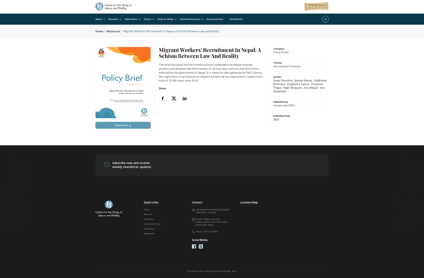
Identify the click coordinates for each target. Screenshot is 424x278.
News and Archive (152, 224)
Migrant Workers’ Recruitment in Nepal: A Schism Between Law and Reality (171, 31)
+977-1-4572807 (210, 231)
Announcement (215, 19)
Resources (113, 31)
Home (99, 31)
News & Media (165, 19)
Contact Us (149, 228)
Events (147, 19)
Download (121, 125)
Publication (149, 219)
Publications (131, 19)
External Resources (190, 19)
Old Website (236, 19)
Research (113, 19)
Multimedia (149, 233)
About (98, 19)
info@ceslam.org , (211, 219)
